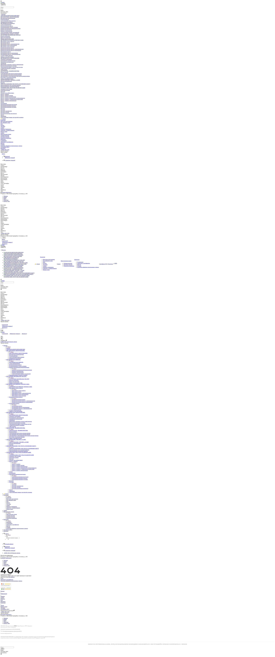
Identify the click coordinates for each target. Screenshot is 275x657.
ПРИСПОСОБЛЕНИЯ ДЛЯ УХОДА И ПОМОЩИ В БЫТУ (24, 448)
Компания (8, 522)
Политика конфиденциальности (6, 633)
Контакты (3, 601)
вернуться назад (4, 577)
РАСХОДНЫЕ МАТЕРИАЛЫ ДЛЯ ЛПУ (19, 379)
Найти (2, 648)
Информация (4, 593)
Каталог (8, 348)
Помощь (3, 596)
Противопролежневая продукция (20, 477)
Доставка (3, 608)
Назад (9, 346)
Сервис (2, 597)
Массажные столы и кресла (18, 390)
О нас (2, 578)
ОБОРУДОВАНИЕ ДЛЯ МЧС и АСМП (19, 442)
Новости (3, 599)
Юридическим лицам (11, 514)
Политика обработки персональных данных (11, 580)
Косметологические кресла (18, 399)
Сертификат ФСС (5, 609)
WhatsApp (5, 200)
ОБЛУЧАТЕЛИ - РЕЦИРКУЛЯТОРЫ (18, 430)
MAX (4, 198)
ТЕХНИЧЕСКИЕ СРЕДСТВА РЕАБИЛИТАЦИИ (21, 455)
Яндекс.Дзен (6, 201)
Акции (2, 605)
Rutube (5, 197)
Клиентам (8, 497)
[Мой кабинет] (1, 323)
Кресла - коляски (16, 464)
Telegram (5, 196)
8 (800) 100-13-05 (5, 149)
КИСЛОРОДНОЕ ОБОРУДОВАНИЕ (18, 353)
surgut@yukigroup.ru (6, 192)
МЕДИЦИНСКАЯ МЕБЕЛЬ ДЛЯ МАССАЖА (20, 386)
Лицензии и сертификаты (7, 579)
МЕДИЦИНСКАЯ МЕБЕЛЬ (16, 362)
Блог (2, 600)
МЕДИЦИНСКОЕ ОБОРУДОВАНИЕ (18, 415)
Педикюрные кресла (17, 406)
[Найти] (2, 9)
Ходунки (14, 484)
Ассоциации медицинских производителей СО (12, 631)
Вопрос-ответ (4, 606)
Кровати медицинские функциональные (22, 370)
